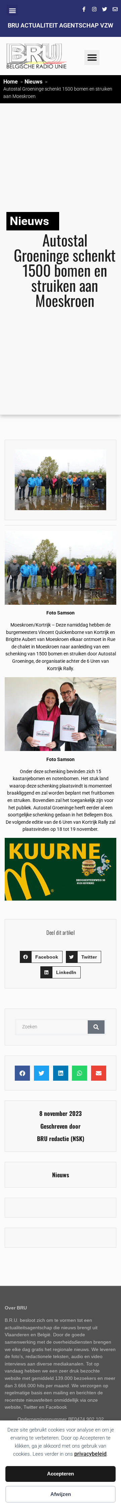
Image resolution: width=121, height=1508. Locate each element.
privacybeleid (90, 1454)
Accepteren (60, 1473)
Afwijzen (60, 1494)
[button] (12, 10)
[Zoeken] (96, 1027)
